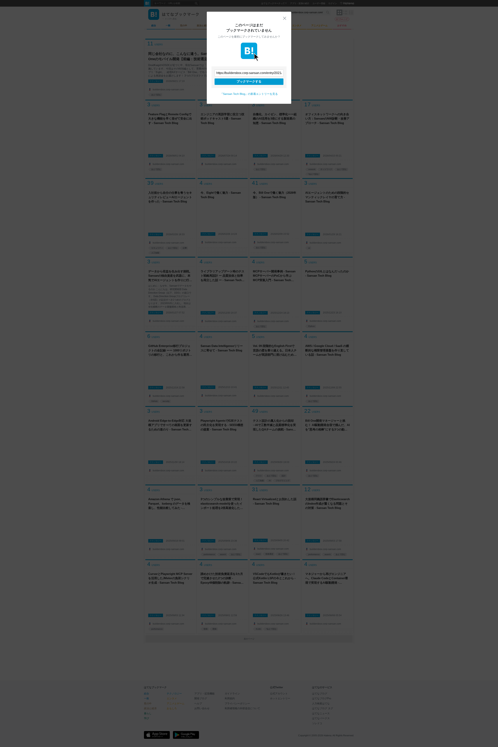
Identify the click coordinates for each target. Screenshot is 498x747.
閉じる (285, 18)
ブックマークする (249, 81)
